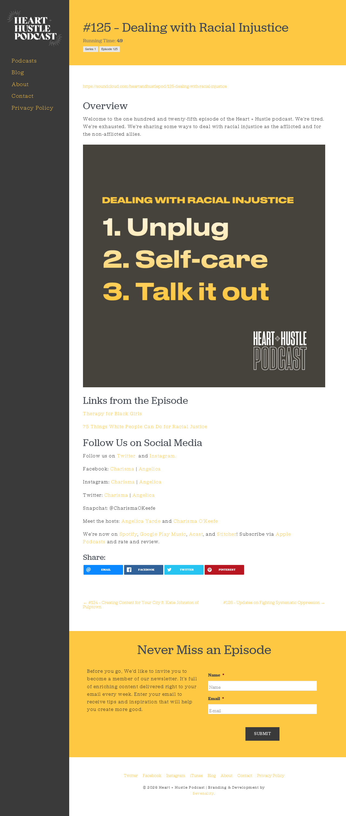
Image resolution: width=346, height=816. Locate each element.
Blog (18, 72)
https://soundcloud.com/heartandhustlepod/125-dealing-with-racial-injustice (155, 86)
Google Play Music (163, 534)
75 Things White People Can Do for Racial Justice (145, 426)
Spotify (128, 534)
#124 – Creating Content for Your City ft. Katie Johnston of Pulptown (140, 605)
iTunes (196, 775)
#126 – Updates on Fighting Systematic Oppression (274, 602)
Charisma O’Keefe (196, 521)
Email (216, 698)
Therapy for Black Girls (112, 413)
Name (216, 675)
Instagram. (163, 456)
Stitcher (227, 534)
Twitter (125, 456)
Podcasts (24, 60)
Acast (196, 534)
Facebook (152, 775)
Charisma (122, 469)
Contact (23, 96)
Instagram (175, 775)
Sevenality (203, 793)
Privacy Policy (33, 108)
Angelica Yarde (141, 521)
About (20, 84)
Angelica (150, 469)
